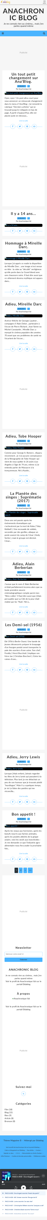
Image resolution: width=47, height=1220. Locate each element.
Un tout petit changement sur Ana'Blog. (23, 78)
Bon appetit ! (23, 814)
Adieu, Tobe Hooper (23, 436)
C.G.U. (18, 1153)
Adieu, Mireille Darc (23, 304)
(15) (9, 1113)
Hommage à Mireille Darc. (23, 245)
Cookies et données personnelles (21, 1156)
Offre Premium (5, 1156)
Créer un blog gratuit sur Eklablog (15, 1150)
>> (30, 870)
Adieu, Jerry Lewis (23, 757)
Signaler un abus (9, 1153)
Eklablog (39, 1141)
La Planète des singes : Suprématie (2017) (23, 497)
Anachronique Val (28, 981)
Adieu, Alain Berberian (24, 566)
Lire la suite (23, 121)
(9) (8, 1116)
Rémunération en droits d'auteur (32, 1153)
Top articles (30, 1150)
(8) (9, 1118)
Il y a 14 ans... (23, 214)
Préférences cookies (40, 1156)
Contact (38, 1150)
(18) (8, 1110)
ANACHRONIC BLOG (23, 15)
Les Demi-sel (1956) (23, 625)
